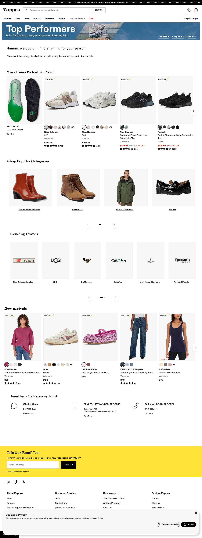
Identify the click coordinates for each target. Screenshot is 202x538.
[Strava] (24, 482)
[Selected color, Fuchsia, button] (84, 364)
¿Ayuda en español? (65, 507)
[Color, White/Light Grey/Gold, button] (63, 364)
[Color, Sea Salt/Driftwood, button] (102, 127)
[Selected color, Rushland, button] (122, 364)
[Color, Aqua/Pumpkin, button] (126, 127)
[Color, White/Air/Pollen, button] (67, 364)
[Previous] (87, 224)
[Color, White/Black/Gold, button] (54, 364)
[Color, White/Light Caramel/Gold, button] (49, 364)
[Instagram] (8, 482)
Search (99, 10)
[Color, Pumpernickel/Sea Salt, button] (51, 127)
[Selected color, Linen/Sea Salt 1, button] (46, 127)
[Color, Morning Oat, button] (15, 364)
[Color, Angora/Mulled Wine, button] (64, 127)
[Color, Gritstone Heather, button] (165, 364)
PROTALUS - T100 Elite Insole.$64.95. (24, 105)
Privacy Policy (96, 518)
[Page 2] (104, 297)
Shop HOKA (178, 36)
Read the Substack (115, 2)
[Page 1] (100, 224)
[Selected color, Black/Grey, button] (122, 127)
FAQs (57, 498)
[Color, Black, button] (20, 364)
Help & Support (191, 18)
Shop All (192, 36)
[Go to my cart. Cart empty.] (196, 10)
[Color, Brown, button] (164, 127)
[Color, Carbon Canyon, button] (131, 364)
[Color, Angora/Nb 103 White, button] (68, 127)
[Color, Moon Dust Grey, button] (127, 364)
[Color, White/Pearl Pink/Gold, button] (45, 364)
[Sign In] (189, 10)
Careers (11, 503)
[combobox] (58, 10)
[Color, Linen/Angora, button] (55, 127)
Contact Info (61, 503)
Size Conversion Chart (114, 498)
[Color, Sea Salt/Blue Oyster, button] (93, 127)
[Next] (193, 111)
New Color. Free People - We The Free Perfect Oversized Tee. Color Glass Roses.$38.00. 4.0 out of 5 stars (22, 349)
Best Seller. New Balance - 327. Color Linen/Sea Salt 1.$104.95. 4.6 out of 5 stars (62, 111)
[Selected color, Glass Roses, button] (6, 364)
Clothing (156, 503)
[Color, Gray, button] (169, 127)
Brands (155, 498)
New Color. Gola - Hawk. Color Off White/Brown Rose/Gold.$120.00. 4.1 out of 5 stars (61, 349)
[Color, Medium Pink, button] (88, 364)
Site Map (107, 507)
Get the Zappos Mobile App (20, 507)
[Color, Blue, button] (173, 127)
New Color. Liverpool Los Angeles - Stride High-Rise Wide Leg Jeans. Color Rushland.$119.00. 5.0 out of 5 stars (138, 349)
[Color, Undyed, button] (161, 364)
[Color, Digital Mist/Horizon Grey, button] (59, 127)
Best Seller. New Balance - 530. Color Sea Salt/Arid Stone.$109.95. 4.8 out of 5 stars (100, 111)
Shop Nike (163, 36)
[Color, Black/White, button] (177, 127)
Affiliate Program (111, 503)
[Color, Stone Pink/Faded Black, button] (88, 127)
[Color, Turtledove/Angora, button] (106, 127)
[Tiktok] (16, 482)
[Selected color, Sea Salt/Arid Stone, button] (84, 127)
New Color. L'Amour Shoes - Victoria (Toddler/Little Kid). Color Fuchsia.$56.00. (100, 345)
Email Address (16, 464)
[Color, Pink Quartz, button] (170, 364)
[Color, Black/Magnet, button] (97, 127)
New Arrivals (158, 507)
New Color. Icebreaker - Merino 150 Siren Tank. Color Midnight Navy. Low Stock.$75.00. (177, 347)
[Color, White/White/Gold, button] (58, 364)
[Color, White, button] (11, 364)
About (10, 498)
